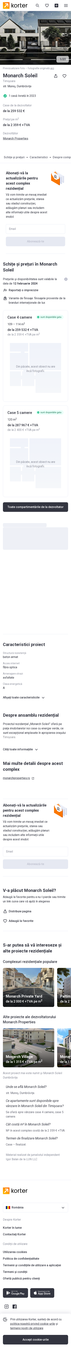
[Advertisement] (35, 594)
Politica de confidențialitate (21, 1258)
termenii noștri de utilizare (26, 1328)
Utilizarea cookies (15, 1252)
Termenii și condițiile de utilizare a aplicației (32, 1265)
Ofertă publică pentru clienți (21, 1278)
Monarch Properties (15, 138)
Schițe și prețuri (14, 157)
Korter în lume (12, 1227)
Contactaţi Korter (14, 1234)
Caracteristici (39, 157)
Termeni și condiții (15, 1272)
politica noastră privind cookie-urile (32, 1324)
